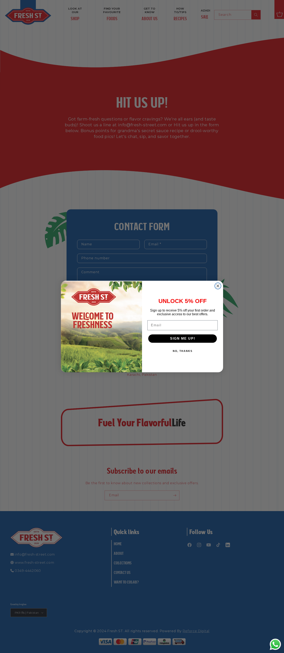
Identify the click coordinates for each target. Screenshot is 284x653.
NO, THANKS (183, 351)
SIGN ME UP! (182, 338)
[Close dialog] (218, 286)
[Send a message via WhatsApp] (275, 644)
